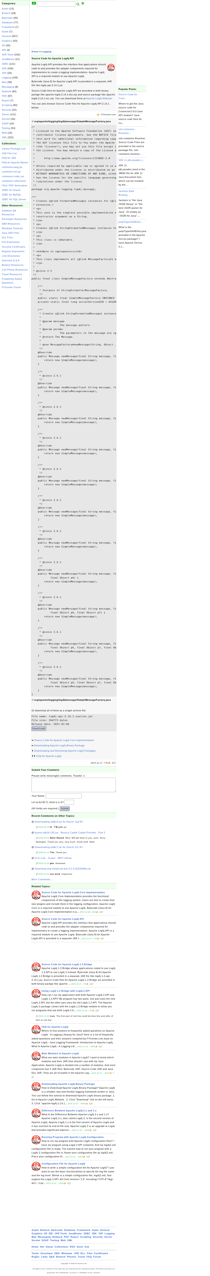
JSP (4, 73)
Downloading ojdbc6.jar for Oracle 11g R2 (59, 822)
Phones (71, 1257)
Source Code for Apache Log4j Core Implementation (64, 740)
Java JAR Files (10, 233)
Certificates (101, 1253)
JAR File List (9, 153)
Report (6, 100)
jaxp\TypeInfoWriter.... (131, 222)
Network (6, 91)
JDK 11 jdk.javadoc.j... (131, 160)
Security (6, 110)
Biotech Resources (13, 265)
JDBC (5, 64)
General (6, 36)
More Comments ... (42, 879)
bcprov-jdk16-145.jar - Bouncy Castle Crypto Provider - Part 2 (70, 832)
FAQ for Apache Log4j (48, 756)
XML (4, 137)
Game (5, 31)
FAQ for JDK (9, 158)
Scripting (7, 105)
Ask (86, 1247)
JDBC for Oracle (11, 190)
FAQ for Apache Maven (15, 162)
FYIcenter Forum (11, 287)
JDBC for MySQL (11, 194)
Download (39, 728)
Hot (42, 1247)
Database (7, 22)
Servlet (6, 119)
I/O (3, 45)
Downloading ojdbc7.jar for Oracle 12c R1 (59, 847)
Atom (80, 1247)
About (49, 1247)
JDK (4, 68)
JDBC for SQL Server (14, 199)
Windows (66, 1253)
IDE (4, 50)
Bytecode (7, 18)
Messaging (8, 87)
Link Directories (11, 256)
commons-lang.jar (12, 167)
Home (35, 51)
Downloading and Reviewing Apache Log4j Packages (65, 751)
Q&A (52, 1257)
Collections (61, 1247)
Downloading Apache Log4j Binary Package (59, 745)
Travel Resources (12, 274)
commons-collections (14, 181)
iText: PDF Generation (14, 185)
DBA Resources (11, 224)
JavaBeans (8, 59)
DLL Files (7, 237)
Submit (64, 808)
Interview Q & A (11, 260)
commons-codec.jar (13, 176)
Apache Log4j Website (99, 98)
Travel (81, 1257)
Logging (6, 77)
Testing (6, 128)
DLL (82, 1253)
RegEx (36, 1257)
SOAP (5, 123)
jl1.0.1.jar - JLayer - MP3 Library (53, 858)
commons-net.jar (11, 171)
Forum (97, 1257)
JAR (76, 1253)
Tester (35, 1253)
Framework (8, 27)
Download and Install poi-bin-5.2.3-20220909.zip (63, 869)
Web (4, 133)
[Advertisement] (15, 333)
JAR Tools (8, 54)
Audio (5, 8)
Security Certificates (13, 247)
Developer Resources (14, 219)
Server (5, 114)
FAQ (89, 1257)
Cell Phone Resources (15, 270)
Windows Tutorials (12, 228)
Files (90, 1253)
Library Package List (13, 148)
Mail (4, 82)
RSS (72, 1247)
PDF (4, 96)
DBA (57, 1253)
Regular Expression (13, 251)
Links (44, 1257)
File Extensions (11, 242)
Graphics (7, 41)
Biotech (6, 13)
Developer (47, 1253)
